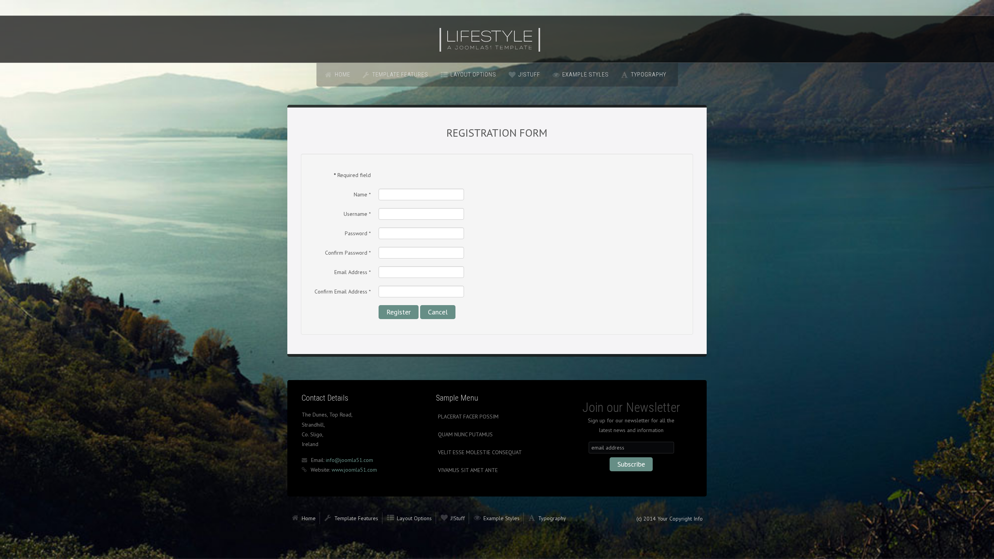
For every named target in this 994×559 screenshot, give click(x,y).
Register (398, 311)
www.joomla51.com (354, 469)
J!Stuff (529, 74)
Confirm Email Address (343, 291)
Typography (648, 74)
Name (362, 194)
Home (342, 74)
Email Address (352, 272)
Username (357, 213)
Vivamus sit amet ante (468, 470)
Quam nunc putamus (465, 434)
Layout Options (473, 74)
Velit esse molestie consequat (480, 452)
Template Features (400, 74)
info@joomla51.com (349, 460)
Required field (352, 175)
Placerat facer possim (468, 416)
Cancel (438, 311)
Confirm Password (348, 252)
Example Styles (585, 74)
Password (358, 233)
